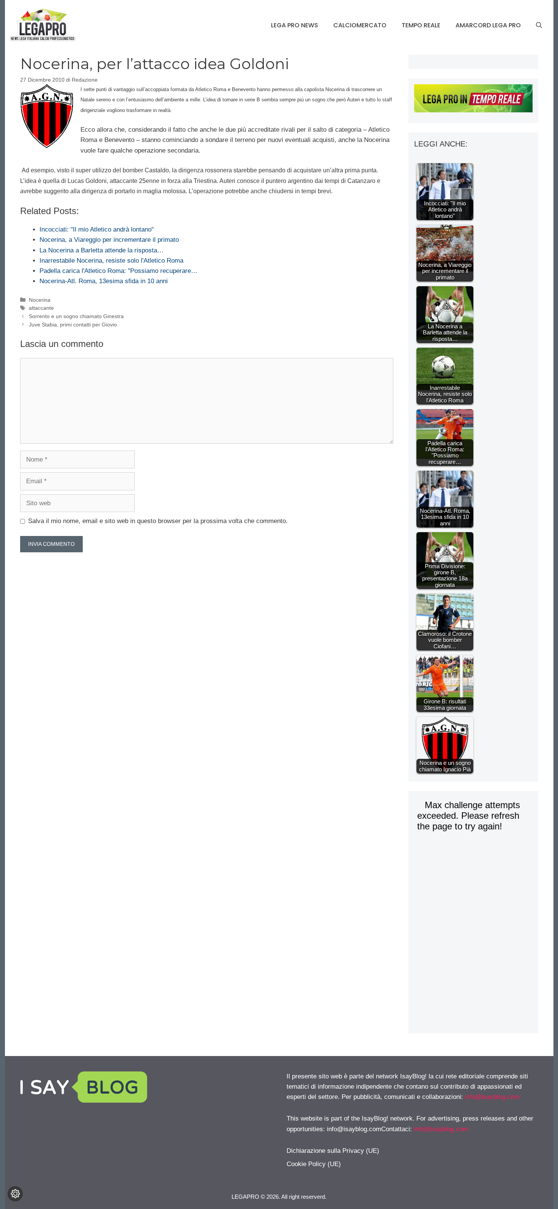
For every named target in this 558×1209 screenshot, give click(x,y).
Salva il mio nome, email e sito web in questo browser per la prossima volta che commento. (158, 521)
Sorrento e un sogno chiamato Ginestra (76, 316)
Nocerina (39, 300)
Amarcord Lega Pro (488, 25)
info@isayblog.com (492, 1096)
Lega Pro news (294, 25)
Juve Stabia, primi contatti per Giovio (73, 325)
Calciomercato (359, 25)
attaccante (41, 308)
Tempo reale (421, 25)
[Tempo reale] (473, 99)
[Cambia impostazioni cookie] (15, 1193)
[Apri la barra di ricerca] (539, 25)
